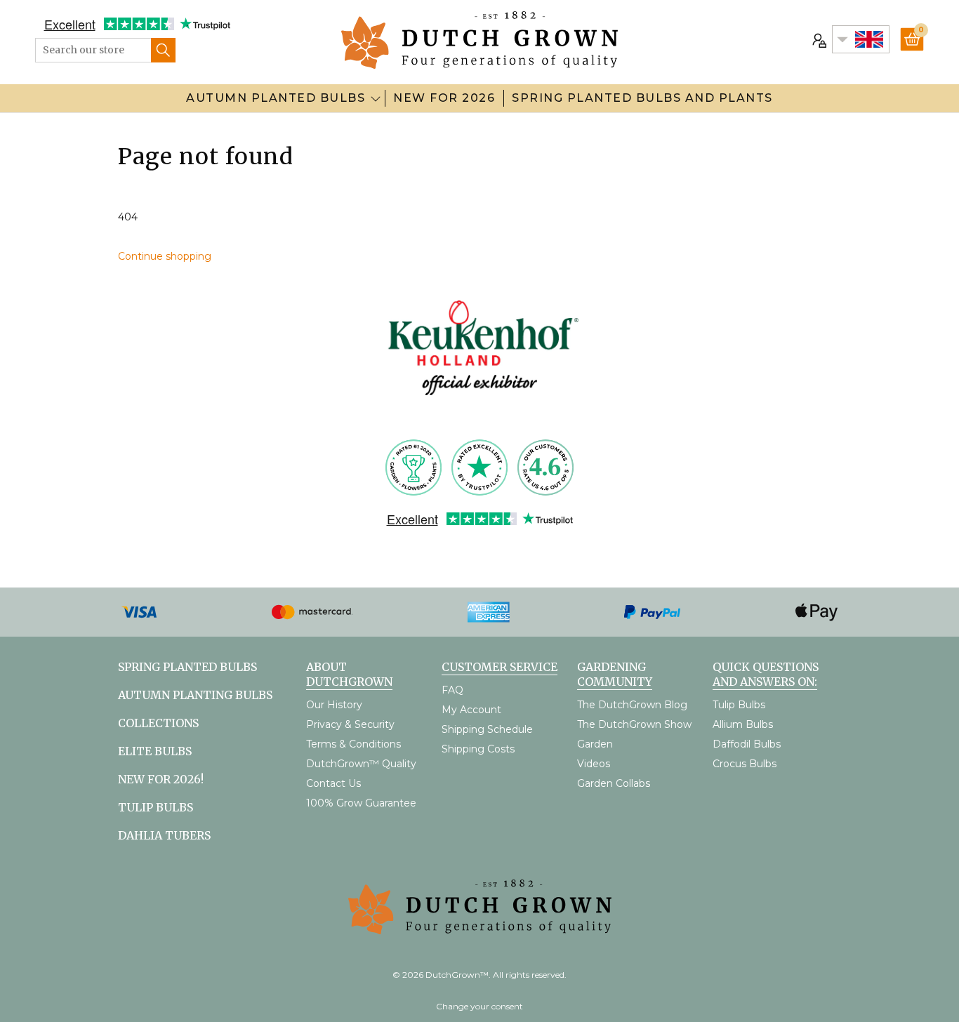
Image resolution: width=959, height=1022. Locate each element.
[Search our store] (163, 50)
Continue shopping (164, 256)
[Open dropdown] (375, 98)
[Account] (817, 39)
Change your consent (479, 1006)
